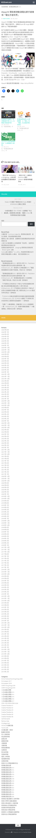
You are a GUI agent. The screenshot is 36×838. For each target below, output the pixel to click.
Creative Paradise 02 (7, 708)
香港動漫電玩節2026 (7, 796)
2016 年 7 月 (5, 581)
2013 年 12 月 (5, 649)
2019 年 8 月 (5, 503)
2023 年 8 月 (5, 407)
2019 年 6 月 (5, 507)
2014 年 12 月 (5, 623)
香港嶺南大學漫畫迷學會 (9, 805)
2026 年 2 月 (5, 343)
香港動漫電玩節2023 (15, 7)
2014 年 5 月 (5, 638)
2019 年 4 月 (5, 512)
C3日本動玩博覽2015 (7, 697)
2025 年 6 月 (5, 361)
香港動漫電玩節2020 (7, 783)
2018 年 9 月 (5, 527)
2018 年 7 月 (5, 532)
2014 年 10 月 (5, 627)
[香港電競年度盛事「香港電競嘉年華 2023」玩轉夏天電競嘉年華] (8, 114)
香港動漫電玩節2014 (7, 770)
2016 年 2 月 (5, 592)
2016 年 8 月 (5, 578)
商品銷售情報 (5, 736)
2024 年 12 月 (5, 374)
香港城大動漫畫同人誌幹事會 (10, 799)
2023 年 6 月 (5, 412)
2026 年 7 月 (5, 332)
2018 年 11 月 (5, 523)
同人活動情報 (5, 734)
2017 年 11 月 (5, 549)
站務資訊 (4, 750)
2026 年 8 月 (5, 330)
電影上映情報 (5, 756)
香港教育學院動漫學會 (8, 807)
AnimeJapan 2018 (6, 683)
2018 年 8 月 (5, 529)
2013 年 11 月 (5, 652)
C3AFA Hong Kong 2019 (8, 688)
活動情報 (4, 745)
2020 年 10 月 (5, 481)
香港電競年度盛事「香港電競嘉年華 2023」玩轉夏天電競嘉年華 (8, 121)
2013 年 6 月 (5, 663)
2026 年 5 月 (5, 336)
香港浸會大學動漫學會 (8, 810)
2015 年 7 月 (5, 607)
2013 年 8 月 (5, 658)
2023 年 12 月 (5, 401)
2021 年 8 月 (5, 458)
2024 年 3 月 (5, 394)
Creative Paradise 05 (7, 714)
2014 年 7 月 (5, 634)
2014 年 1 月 (5, 647)
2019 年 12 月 (5, 496)
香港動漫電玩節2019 (7, 781)
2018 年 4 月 (5, 538)
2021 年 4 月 (5, 467)
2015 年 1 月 (5, 620)
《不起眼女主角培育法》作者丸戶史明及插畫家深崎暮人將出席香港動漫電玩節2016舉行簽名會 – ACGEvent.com (17, 286)
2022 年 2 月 (5, 445)
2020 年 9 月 (5, 483)
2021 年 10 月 (5, 454)
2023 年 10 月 (5, 405)
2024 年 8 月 (5, 383)
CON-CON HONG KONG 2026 (9, 703)
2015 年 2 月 (5, 618)
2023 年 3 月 (5, 416)
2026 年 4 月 (5, 339)
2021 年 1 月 (5, 474)
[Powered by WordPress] (11, 832)
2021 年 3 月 (5, 470)
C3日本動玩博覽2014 (7, 694)
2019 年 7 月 (5, 505)
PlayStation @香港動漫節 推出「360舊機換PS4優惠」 (8, 143)
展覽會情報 (4, 741)
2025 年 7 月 (5, 359)
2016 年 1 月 (5, 594)
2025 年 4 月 (5, 365)
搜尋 (2, 221)
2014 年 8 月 (5, 632)
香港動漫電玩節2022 (7, 788)
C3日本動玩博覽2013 (7, 692)
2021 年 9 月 (5, 456)
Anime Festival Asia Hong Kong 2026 (11, 679)
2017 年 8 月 (5, 554)
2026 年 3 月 (5, 341)
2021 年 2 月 (5, 472)
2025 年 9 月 (5, 354)
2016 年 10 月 (5, 574)
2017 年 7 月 (5, 556)
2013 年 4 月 (5, 667)
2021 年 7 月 (5, 461)
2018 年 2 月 (5, 543)
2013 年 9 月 (5, 656)
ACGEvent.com (6, 2)
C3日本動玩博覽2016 (7, 699)
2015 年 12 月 (5, 596)
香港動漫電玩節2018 (7, 779)
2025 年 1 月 (5, 372)
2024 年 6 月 (5, 387)
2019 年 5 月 (5, 510)
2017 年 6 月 (5, 558)
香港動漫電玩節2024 (7, 792)
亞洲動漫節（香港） (7, 730)
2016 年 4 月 (5, 587)
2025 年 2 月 (5, 370)
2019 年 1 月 (5, 518)
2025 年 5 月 (5, 363)
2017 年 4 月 (5, 561)
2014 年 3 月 (5, 643)
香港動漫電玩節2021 (7, 785)
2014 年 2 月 (5, 645)
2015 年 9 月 (5, 603)
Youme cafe (4, 728)
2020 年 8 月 (5, 485)
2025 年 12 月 (5, 347)
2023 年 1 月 (5, 421)
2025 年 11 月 (5, 350)
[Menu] (33, 2)
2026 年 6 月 (5, 334)
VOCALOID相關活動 (7, 725)
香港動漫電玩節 (6, 765)
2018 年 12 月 (5, 521)
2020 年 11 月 (5, 478)
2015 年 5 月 (5, 612)
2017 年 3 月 (5, 563)
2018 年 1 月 (5, 545)
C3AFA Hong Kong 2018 (8, 685)
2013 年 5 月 (5, 665)
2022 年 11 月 (5, 425)
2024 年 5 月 (5, 390)
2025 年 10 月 (5, 352)
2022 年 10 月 (5, 427)
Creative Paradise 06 (7, 716)
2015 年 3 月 (5, 616)
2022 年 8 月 (5, 432)
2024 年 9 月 (5, 381)
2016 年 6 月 (5, 583)
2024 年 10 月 (5, 379)
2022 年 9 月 (5, 430)
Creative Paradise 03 (7, 710)
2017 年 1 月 (5, 567)
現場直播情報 (5, 748)
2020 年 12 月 (5, 476)
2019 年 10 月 (5, 498)
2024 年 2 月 (5, 396)
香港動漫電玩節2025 (7, 794)
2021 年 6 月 (5, 463)
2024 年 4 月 (5, 392)
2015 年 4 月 (5, 614)
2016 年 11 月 (5, 572)
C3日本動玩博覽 (6, 690)
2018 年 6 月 (5, 534)
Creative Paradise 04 (7, 712)
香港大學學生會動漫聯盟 (9, 801)
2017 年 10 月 (5, 552)
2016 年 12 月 (5, 569)
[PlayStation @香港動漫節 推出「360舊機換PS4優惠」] (8, 137)
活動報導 (4, 743)
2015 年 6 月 (5, 609)
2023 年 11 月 (5, 403)
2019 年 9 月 (5, 501)
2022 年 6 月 (5, 436)
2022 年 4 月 (5, 441)
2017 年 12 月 (5, 547)
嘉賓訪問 (4, 739)
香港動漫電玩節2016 (7, 774)
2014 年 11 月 (5, 625)
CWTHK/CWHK (5, 719)
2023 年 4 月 (5, 414)
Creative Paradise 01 (7, 705)
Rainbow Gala (5, 721)
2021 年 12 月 (5, 450)
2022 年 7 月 (5, 434)
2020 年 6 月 (5, 487)
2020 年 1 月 (5, 494)
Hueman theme (27, 832)
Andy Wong (6, 18)
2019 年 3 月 (5, 514)
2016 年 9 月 (5, 576)
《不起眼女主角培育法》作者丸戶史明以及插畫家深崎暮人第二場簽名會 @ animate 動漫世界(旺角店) (18, 290)
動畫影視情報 (5, 732)
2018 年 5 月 (5, 536)
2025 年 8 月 (5, 356)
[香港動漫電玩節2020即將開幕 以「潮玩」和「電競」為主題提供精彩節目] (24, 114)
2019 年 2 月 (5, 516)
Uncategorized (5, 723)
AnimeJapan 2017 (6, 681)
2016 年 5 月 (5, 585)
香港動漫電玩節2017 (7, 776)
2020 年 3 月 (5, 492)
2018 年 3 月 (5, 541)
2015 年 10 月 (5, 601)
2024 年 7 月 (5, 385)
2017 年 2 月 (5, 565)
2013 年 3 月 (5, 669)
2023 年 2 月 (5, 419)
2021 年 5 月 (5, 465)
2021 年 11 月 (5, 452)
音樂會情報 (4, 761)
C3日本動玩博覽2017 (7, 701)
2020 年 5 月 (5, 490)
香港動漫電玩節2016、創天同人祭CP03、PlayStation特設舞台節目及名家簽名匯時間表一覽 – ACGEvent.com (18, 265)
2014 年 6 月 (5, 636)
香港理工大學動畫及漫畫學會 (10, 812)
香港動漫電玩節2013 (7, 768)
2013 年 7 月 (5, 660)
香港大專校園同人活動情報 (9, 803)
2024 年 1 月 (5, 399)
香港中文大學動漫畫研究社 (9, 763)
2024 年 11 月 (5, 376)
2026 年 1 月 (5, 345)
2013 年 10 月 (5, 654)
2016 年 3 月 (5, 589)
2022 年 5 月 (5, 438)
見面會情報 (4, 7)
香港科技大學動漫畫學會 (9, 814)
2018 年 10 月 (5, 525)
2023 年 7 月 (5, 410)
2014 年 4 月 (5, 640)
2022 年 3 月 (5, 443)
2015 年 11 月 (5, 598)
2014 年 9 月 (5, 629)
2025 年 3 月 (5, 367)
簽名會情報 (4, 752)
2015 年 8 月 (5, 605)
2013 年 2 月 (5, 672)
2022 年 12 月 (5, 423)
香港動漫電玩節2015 (7, 772)
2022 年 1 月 (5, 447)
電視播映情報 (5, 759)
